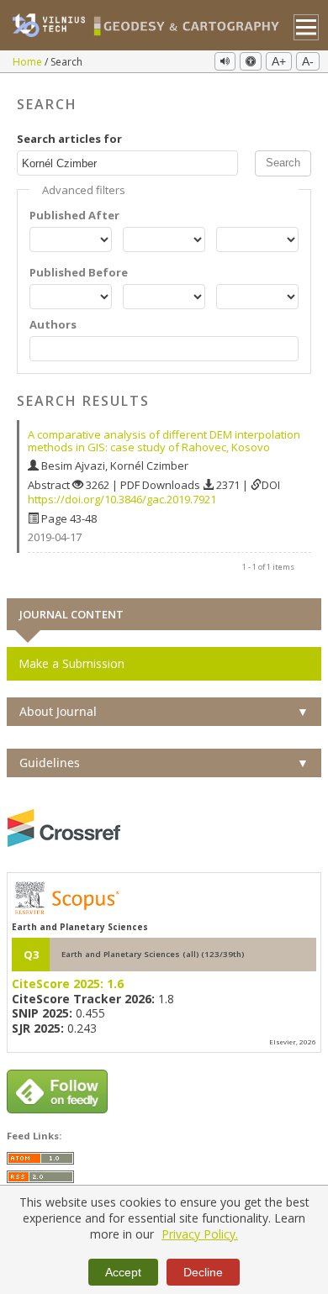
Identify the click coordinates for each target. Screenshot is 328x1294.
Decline (203, 1272)
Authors (53, 325)
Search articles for (69, 139)
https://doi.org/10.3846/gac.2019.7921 (122, 499)
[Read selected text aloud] (224, 61)
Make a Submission (71, 663)
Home (29, 62)
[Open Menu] (306, 27)
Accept (123, 1272)
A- (308, 61)
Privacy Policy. (199, 1234)
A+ (279, 61)
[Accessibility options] (251, 61)
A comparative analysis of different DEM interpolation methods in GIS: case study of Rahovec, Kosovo (164, 441)
